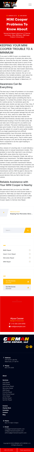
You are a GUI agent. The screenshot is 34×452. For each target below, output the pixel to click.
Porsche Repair (7, 392)
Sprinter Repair (7, 400)
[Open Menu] (29, 4)
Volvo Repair (6, 396)
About (5, 376)
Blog (4, 414)
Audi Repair (6, 382)
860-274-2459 (8, 450)
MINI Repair (23, 15)
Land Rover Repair (8, 386)
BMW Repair (7, 250)
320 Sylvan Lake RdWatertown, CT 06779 (11, 359)
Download (8, 282)
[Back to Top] (30, 443)
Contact (5, 412)
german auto (12, 15)
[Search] (27, 230)
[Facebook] (27, 347)
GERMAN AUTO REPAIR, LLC (22, 443)
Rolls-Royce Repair (8, 394)
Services (5, 380)
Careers (5, 406)
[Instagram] (31, 347)
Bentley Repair (7, 398)
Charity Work (7, 408)
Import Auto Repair (9, 254)
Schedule (6, 410)
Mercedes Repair (8, 258)
